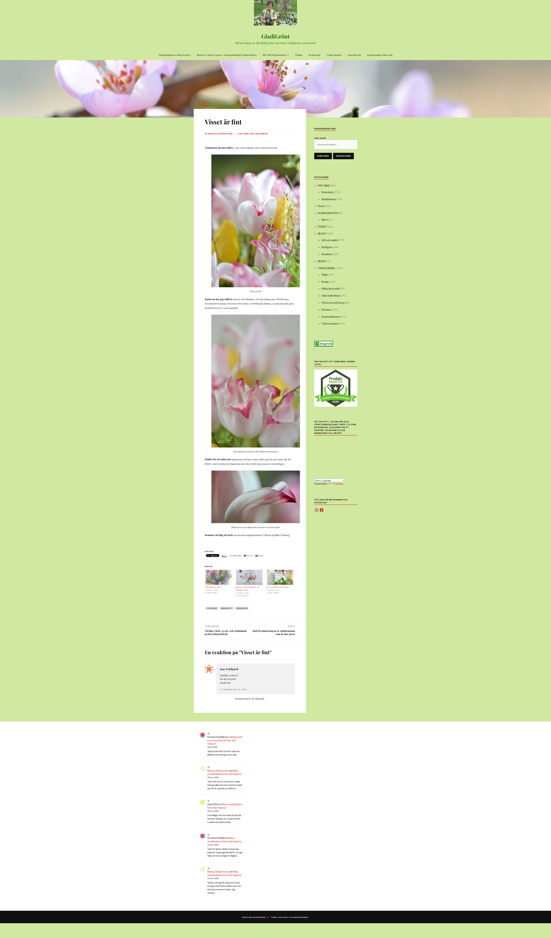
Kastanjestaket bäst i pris (380, 54)
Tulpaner (212, 608)
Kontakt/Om (354, 54)
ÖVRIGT (322, 226)
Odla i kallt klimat (330, 295)
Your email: (320, 138)
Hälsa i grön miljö (330, 288)
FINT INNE (243, 134)
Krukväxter (327, 192)
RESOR (321, 261)
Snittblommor (259, 134)
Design (325, 281)
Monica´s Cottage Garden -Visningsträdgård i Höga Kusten (226, 54)
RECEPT (322, 233)
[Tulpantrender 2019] (219, 577)
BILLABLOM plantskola (274, 54)
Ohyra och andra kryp (333, 302)
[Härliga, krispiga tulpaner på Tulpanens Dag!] (249, 577)
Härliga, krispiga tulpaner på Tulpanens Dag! (247, 588)
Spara (324, 219)
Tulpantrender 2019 (213, 587)
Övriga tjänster (334, 54)
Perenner (326, 309)
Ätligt (324, 274)
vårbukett (226, 608)
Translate (338, 483)
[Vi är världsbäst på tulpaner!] (280, 577)
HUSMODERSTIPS (328, 213)
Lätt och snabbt (329, 240)
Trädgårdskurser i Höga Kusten (174, 54)
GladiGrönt (275, 36)
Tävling (298, 54)
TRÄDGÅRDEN (326, 268)
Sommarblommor (330, 316)
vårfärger (242, 608)
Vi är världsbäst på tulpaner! (277, 587)
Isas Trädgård (229, 669)
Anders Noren (300, 917)
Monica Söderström (220, 134)
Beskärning (314, 54)
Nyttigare (326, 247)
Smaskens (326, 254)
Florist (321, 206)
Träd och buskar (330, 323)
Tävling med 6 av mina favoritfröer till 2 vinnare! (224, 740)
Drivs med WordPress (254, 917)
